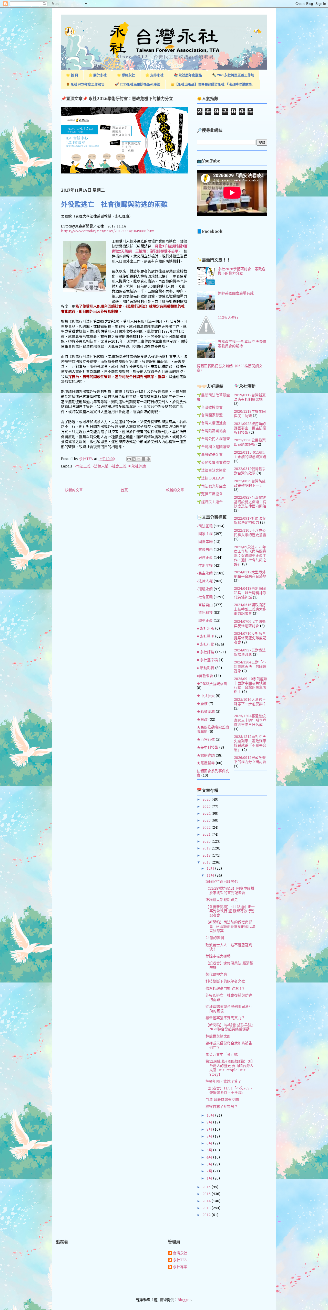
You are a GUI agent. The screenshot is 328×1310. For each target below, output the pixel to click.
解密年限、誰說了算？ (223, 1081)
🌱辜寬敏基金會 (210, 454)
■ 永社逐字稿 (207, 660)
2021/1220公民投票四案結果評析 (250, 442)
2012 (207, 1215)
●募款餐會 (205, 676)
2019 (207, 848)
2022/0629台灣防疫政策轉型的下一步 (250, 483)
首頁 (124, 490)
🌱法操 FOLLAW (210, 478)
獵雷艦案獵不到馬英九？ (225, 1018)
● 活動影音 (205, 668)
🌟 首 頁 (72, 75)
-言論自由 (205, 605)
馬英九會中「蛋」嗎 (222, 1054)
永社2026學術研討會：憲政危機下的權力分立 (241, 271)
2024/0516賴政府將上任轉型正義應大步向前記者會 (250, 609)
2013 (207, 1208)
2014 (207, 1201)
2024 (207, 813)
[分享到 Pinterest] (148, 459)
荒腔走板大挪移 (218, 956)
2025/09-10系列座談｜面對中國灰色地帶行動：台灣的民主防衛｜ (250, 685)
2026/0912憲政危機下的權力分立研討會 (250, 760)
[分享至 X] (138, 459)
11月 (211, 875)
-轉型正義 (205, 620)
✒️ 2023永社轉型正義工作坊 (233, 75)
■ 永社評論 (137, 466)
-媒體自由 (205, 550)
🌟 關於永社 (97, 75)
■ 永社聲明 (205, 636)
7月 (210, 1136)
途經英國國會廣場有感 (236, 293)
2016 (207, 1187)
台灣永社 (180, 1253)
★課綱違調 (206, 755)
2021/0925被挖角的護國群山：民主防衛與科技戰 (250, 428)
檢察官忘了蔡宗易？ (222, 1107)
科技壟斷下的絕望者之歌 (225, 981)
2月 (210, 1171)
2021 (207, 834)
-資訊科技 (205, 612)
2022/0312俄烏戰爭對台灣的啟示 (250, 471)
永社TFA (180, 1260)
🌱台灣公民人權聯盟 (213, 439)
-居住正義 (205, 557)
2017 (207, 862)
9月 (210, 1122)
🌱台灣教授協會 (210, 407)
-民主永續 (205, 573)
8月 (210, 1129)
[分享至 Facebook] (143, 459)
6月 (210, 1143)
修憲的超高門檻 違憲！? (225, 988)
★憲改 (202, 719)
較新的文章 (74, 490)
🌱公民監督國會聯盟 (213, 462)
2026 (207, 799)
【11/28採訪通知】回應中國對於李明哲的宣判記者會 (230, 890)
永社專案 (180, 1267)
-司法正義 (82, 466)
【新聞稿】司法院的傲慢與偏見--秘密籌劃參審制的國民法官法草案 (230, 926)
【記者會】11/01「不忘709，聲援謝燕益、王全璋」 (229, 1090)
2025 (207, 806)
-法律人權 (100, 466)
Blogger (184, 1300)
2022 (207, 827)
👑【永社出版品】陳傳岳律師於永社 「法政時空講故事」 (212, 84)
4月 (210, 1157)
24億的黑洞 (215, 938)
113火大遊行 (228, 317)
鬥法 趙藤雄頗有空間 (222, 1099)
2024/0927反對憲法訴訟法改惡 (250, 652)
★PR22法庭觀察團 (212, 684)
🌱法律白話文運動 (211, 470)
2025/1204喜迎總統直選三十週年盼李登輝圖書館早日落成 (250, 720)
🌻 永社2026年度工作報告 (85, 84)
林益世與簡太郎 (218, 1036)
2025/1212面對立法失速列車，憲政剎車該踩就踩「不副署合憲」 (250, 743)
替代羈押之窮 (216, 974)
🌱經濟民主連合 (210, 502)
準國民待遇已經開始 (222, 881)
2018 (207, 855)
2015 (207, 1194)
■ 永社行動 (205, 644)
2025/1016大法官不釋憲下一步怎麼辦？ (250, 701)
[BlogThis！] (133, 459)
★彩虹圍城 (206, 711)
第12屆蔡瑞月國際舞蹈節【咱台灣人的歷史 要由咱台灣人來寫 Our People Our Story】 (229, 1067)
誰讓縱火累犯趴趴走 (222, 900)
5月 (210, 1150)
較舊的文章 (175, 490)
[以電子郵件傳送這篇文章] (128, 459)
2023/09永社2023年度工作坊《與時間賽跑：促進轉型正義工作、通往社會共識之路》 (250, 555)
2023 (207, 820)
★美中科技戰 (207, 747)
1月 (210, 1178)
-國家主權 (205, 534)
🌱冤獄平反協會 (210, 494)
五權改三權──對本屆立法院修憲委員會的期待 (242, 344)
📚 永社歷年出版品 (188, 75)
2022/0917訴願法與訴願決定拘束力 (250, 520)
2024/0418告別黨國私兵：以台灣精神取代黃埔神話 (250, 592)
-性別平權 (205, 565)
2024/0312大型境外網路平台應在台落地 (250, 574)
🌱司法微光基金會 (211, 486)
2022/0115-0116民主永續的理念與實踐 (250, 454)
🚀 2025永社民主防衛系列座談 (137, 84)
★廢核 (202, 704)
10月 (211, 1115)
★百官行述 (206, 739)
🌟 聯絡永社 (126, 75)
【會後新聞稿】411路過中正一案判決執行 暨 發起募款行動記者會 (230, 911)
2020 (207, 841)
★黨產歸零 (206, 763)
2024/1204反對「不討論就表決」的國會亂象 (250, 666)
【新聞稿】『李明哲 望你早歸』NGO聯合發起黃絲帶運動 (230, 1027)
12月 (211, 868)
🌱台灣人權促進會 (211, 423)
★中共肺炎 (206, 696)
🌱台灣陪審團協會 (211, 431)
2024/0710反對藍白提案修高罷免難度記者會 (250, 637)
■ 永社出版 (205, 628)
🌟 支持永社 (154, 75)
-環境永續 (205, 589)
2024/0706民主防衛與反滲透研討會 (250, 623)
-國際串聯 (205, 542)
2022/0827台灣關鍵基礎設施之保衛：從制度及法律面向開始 (250, 501)
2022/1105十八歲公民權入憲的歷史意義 (250, 532)
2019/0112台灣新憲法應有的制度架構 (250, 397)
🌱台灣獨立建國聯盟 (213, 447)
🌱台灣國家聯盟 (210, 415)
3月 (210, 1164)
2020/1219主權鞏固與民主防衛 (250, 413)
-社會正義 (118, 466)
